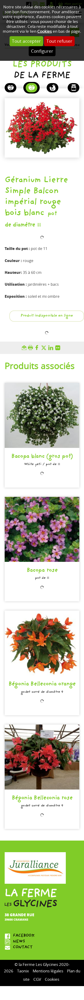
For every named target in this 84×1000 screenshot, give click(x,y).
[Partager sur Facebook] (37, 347)
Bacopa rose (42, 570)
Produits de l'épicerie (73, 88)
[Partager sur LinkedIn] (51, 347)
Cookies (44, 31)
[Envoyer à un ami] (25, 347)
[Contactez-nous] (42, 948)
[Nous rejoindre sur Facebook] (42, 936)
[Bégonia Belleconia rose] (42, 757)
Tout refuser (59, 41)
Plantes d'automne (10, 88)
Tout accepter (26, 41)
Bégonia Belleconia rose (42, 798)
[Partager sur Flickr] (58, 347)
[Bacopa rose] (42, 529)
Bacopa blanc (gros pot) (42, 457)
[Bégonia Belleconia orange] (42, 643)
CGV (37, 979)
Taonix (23, 971)
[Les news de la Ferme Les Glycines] (42, 942)
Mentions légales (48, 971)
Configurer (42, 51)
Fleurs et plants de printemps (31, 88)
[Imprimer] (31, 347)
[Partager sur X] (44, 347)
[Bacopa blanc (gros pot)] (42, 415)
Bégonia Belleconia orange (42, 684)
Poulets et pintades (52, 88)
